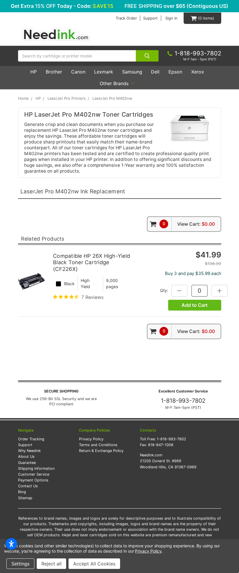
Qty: (164, 290)
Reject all (51, 564)
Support (150, 18)
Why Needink (29, 450)
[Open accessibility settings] (11, 544)
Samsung (132, 72)
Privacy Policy (91, 439)
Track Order (126, 18)
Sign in (171, 18)
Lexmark (103, 72)
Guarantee (27, 462)
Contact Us (28, 486)
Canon (78, 72)
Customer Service (33, 474)
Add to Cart (195, 305)
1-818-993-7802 (183, 400)
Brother (54, 72)
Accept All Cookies (94, 564)
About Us (26, 456)
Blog (22, 492)
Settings (20, 564)
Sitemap (25, 498)
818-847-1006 (160, 445)
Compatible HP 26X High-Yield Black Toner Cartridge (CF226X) (91, 262)
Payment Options (33, 480)
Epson (175, 72)
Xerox (197, 72)
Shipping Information (36, 468)
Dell (155, 72)
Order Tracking (31, 439)
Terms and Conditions (98, 445)
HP (33, 72)
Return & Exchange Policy (101, 450)
